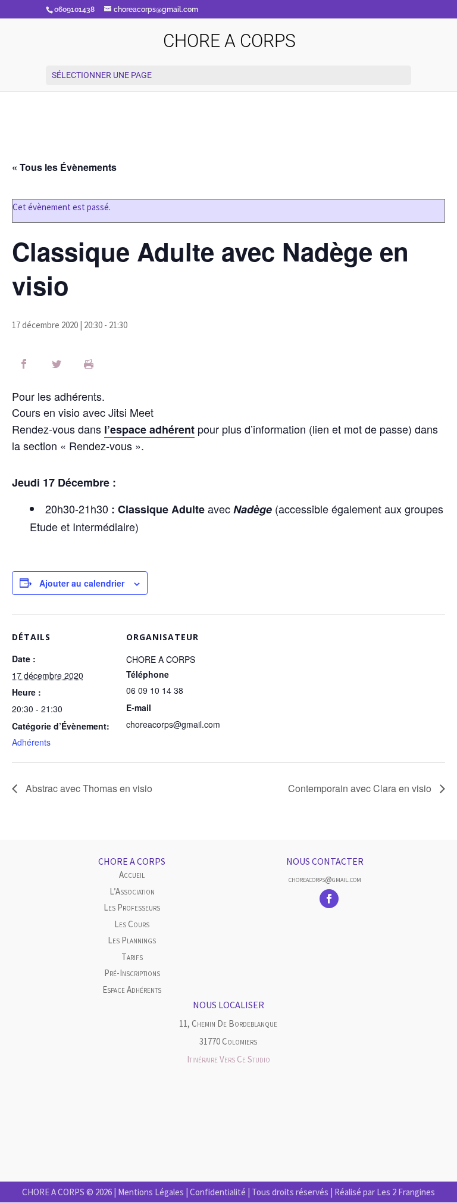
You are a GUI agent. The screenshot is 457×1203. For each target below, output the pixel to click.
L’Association (132, 891)
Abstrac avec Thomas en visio (87, 788)
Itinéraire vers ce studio (228, 1059)
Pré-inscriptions (132, 972)
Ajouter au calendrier (81, 583)
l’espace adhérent (149, 429)
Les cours (131, 924)
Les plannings (132, 940)
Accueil (132, 874)
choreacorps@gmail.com (325, 879)
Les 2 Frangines (406, 1192)
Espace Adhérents (131, 989)
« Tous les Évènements (64, 167)
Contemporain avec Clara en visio (361, 788)
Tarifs (132, 956)
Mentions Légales (151, 1192)
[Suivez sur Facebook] (329, 898)
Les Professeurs (132, 907)
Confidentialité (218, 1192)
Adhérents (31, 742)
